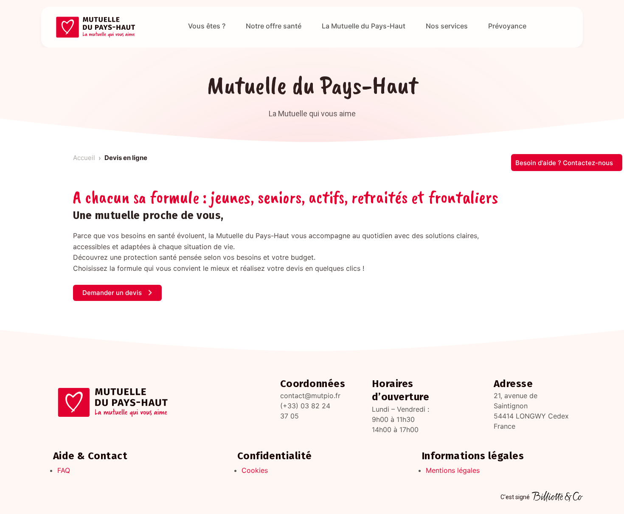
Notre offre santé (273, 26)
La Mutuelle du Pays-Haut (363, 26)
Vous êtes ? (206, 26)
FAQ (63, 470)
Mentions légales (453, 470)
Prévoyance (507, 26)
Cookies (255, 470)
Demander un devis (112, 293)
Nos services (447, 26)
